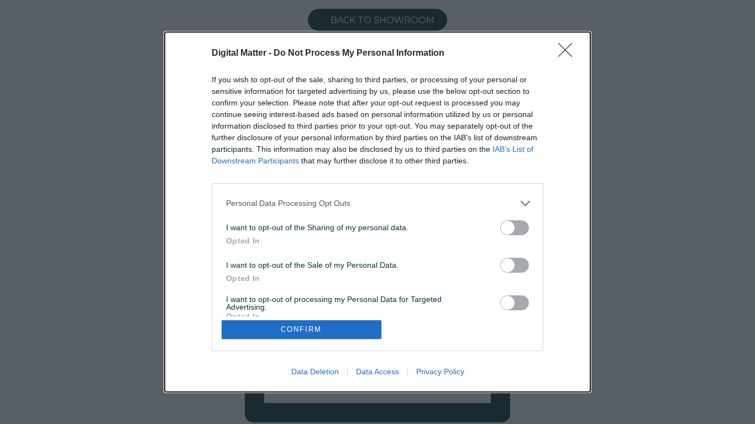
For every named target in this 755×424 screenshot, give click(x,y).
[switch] (514, 227)
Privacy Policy (440, 371)
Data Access (377, 371)
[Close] (568, 53)
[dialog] (377, 212)
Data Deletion (315, 371)
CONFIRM (301, 329)
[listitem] (377, 203)
